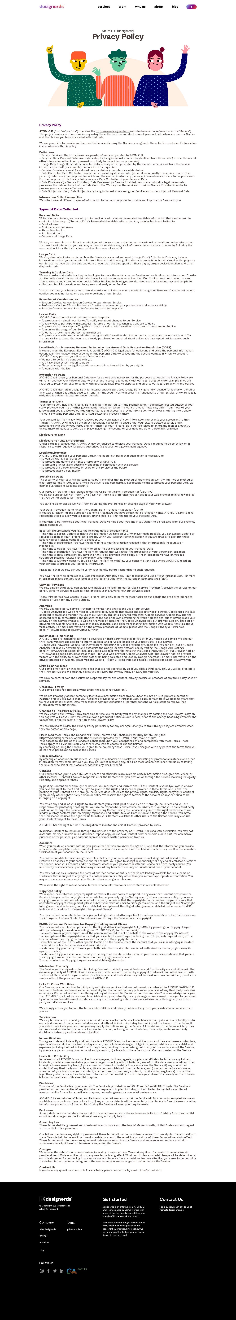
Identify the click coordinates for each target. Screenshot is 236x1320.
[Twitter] (54, 1270)
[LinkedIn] (61, 1270)
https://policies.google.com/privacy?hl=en (72, 629)
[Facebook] (48, 1270)
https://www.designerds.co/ (113, 131)
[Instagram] (41, 1270)
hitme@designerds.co (172, 1209)
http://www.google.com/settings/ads (69, 650)
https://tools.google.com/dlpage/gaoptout (68, 653)
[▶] (191, 6)
